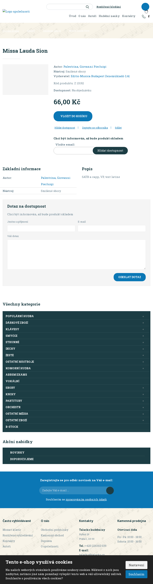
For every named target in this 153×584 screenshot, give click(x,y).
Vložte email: (65, 144)
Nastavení (136, 565)
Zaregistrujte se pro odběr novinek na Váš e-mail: (76, 480)
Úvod (72, 16)
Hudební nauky (109, 16)
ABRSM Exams (16, 374)
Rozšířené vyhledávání (18, 535)
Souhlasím (136, 574)
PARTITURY (14, 401)
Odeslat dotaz (129, 277)
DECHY (10, 348)
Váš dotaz (13, 236)
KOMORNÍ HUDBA (18, 368)
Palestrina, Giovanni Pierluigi (84, 66)
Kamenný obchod (52, 535)
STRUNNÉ (12, 342)
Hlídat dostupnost (110, 150)
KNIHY (11, 394)
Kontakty (128, 16)
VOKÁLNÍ (12, 381)
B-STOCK (12, 427)
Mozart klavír (12, 529)
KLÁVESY (12, 329)
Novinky (17, 452)
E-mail (82, 221)
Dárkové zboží (17, 322)
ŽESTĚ (10, 355)
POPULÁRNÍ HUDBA (20, 316)
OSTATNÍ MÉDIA (17, 413)
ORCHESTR (13, 407)
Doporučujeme (22, 459)
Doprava (46, 541)
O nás (82, 16)
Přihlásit (110, 490)
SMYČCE (11, 336)
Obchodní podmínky (54, 529)
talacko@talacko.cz (92, 555)
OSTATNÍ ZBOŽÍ (16, 420)
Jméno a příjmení (17, 221)
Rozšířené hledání (108, 6)
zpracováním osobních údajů (86, 499)
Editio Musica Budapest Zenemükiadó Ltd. (100, 76)
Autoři (92, 16)
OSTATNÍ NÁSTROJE (20, 361)
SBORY (10, 387)
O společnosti (50, 546)
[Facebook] (148, 16)
